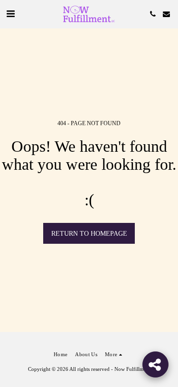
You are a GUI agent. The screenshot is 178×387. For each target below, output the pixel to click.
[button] (10, 13)
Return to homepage (89, 233)
